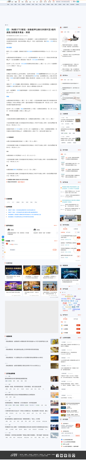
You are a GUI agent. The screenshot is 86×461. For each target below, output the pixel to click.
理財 (56, 4)
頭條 (8, 4)
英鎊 (51, 41)
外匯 (34, 1)
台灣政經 (67, 136)
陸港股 (26, 1)
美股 (22, 1)
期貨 (44, 4)
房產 (52, 4)
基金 (30, 1)
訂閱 (53, 1)
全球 (37, 1)
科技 (19, 4)
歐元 (14, 84)
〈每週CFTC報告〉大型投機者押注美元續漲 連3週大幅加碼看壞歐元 (22, 212)
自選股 (77, 4)
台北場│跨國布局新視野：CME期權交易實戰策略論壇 (72, 158)
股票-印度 (67, 245)
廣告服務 (30, 454)
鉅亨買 (45, 1)
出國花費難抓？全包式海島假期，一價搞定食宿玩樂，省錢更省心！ (50, 293)
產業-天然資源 (68, 252)
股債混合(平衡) (68, 239)
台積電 (66, 329)
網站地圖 (48, 454)
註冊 (78, 1)
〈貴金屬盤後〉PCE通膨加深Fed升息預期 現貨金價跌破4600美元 (31, 277)
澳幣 (18, 90)
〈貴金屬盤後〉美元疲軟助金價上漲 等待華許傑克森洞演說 (20, 216)
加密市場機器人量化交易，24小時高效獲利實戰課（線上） (72, 164)
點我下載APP (21, 182)
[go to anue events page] (72, 1)
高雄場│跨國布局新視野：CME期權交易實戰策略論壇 (72, 170)
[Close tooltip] (13, 257)
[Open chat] (3, 257)
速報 (33, 4)
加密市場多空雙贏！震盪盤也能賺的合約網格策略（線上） (72, 176)
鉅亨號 (49, 1)
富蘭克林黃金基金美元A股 (66, 255)
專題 (64, 4)
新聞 (16, 1)
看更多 (55, 225)
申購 (79, 237)
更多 (78, 31)
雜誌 (68, 4)
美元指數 (9, 47)
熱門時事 (28, 4)
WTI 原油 (17, 129)
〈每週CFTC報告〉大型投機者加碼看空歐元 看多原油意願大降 (21, 210)
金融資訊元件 (35, 454)
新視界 (59, 4)
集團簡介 (26, 454)
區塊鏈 (48, 4)
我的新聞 (72, 4)
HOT (66, 157)
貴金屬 (66, 257)
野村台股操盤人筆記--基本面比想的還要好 (13, 277)
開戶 (79, 256)
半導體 (66, 333)
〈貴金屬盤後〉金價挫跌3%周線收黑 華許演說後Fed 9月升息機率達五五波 (24, 214)
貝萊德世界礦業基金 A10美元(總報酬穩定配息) (68, 249)
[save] (3, 254)
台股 (19, 1)
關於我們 (21, 454)
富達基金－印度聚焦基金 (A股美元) (68, 243)
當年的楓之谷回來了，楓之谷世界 (32, 293)
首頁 (12, 1)
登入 (75, 1)
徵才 (45, 454)
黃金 (48, 41)
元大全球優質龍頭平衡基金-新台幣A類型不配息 (68, 236)
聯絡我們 (41, 454)
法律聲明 (53, 454)
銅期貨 (15, 169)
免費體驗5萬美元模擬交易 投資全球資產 (17, 179)
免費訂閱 (77, 435)
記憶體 (66, 325)
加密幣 (41, 1)
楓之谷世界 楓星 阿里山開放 (13, 292)
